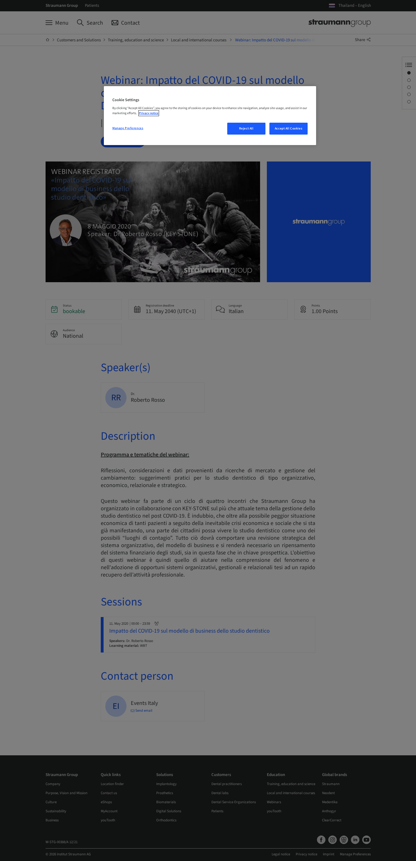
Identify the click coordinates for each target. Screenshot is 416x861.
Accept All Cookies (288, 128)
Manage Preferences (127, 128)
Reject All (246, 128)
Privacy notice (148, 113)
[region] (210, 115)
